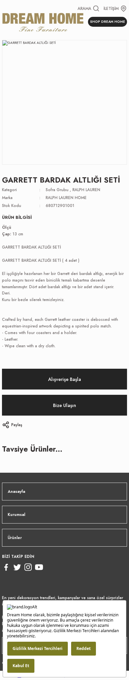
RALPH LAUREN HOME (66, 197)
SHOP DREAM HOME (107, 21)
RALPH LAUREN (86, 189)
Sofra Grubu (57, 189)
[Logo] (43, 21)
